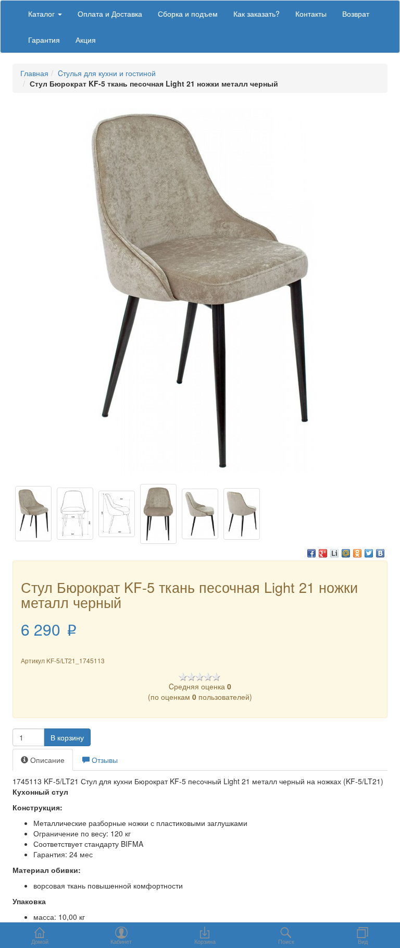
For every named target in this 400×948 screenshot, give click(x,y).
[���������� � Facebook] (311, 553)
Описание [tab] (46, 760)
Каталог (42, 13)
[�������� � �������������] (357, 553)
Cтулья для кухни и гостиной (107, 73)
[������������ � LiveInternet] (334, 553)
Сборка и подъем (188, 13)
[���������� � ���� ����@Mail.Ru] (346, 553)
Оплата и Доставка (110, 13)
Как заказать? (256, 13)
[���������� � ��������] (380, 553)
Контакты (311, 13)
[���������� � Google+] (323, 553)
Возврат (355, 13)
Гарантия (44, 39)
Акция (86, 39)
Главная (34, 73)
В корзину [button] (67, 737)
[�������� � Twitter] (369, 553)
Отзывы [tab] (104, 760)
